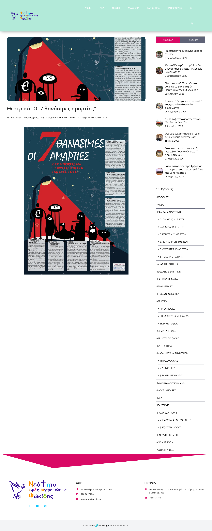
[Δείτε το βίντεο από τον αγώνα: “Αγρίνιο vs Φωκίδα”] (159, 120)
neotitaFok (15, 117)
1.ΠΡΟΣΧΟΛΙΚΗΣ (169, 360)
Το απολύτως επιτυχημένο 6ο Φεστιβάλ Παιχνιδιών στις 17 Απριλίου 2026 (182, 151)
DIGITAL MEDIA (96, 525)
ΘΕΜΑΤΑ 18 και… (166, 331)
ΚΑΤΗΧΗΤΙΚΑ (164, 346)
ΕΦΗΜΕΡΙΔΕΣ (165, 286)
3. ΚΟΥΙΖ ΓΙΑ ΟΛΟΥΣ (170, 427)
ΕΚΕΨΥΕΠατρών (169, 323)
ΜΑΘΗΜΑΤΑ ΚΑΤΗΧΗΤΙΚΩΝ (172, 353)
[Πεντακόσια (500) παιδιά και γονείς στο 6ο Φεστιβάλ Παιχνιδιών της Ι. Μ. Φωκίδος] (159, 86)
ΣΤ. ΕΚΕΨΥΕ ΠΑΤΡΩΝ (171, 256)
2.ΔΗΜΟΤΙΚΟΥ (168, 368)
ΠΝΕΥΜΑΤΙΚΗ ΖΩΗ (167, 435)
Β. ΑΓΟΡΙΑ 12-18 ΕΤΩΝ (172, 226)
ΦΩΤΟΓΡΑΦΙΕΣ (165, 449)
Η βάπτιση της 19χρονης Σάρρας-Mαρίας (184, 52)
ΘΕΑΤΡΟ (162, 301)
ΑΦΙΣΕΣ (92, 117)
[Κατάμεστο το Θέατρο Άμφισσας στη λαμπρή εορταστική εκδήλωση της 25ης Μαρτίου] (159, 169)
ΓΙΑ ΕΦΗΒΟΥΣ (167, 308)
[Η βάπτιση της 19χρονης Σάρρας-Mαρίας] (159, 52)
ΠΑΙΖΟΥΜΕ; (163, 405)
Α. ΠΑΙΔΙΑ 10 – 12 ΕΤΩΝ (172, 219)
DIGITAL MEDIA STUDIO (119, 525)
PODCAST (163, 197)
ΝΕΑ (159, 398)
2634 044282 (155, 497)
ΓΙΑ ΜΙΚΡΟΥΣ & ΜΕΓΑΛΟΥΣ (174, 316)
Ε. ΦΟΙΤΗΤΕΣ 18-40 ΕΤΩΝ (174, 249)
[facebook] (29, 506)
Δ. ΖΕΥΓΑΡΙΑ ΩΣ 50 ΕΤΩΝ (174, 241)
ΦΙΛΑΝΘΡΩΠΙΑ (165, 442)
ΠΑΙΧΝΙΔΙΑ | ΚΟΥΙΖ (167, 412)
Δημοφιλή (168, 39)
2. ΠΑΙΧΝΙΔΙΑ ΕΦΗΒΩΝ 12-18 (175, 420)
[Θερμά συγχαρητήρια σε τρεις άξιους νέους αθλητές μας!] (159, 135)
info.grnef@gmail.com (91, 499)
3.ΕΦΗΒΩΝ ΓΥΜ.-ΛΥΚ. (172, 375)
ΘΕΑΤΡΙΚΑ (102, 117)
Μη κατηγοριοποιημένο (170, 383)
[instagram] (45, 506)
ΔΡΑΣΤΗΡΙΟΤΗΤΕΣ (168, 264)
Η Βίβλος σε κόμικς (168, 293)
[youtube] (37, 506)
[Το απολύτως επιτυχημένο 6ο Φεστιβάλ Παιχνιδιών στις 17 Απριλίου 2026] (159, 151)
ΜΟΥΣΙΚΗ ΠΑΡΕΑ (166, 390)
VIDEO (160, 204)
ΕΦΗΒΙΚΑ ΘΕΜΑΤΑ (167, 279)
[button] (192, 23)
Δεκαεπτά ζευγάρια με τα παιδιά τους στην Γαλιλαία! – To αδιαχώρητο (183, 104)
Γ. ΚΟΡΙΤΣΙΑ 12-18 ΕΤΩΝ (173, 234)
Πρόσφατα (192, 39)
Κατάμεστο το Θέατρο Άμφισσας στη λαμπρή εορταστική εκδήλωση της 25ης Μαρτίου (185, 169)
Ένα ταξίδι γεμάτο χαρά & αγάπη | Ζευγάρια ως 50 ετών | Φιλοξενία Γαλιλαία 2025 (184, 69)
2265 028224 (87, 494)
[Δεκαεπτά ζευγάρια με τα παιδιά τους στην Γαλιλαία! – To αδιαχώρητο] (159, 104)
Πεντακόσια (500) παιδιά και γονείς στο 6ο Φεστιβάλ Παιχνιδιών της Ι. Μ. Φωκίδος (181, 87)
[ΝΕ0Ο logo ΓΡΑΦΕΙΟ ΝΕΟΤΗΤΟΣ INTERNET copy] (37, 480)
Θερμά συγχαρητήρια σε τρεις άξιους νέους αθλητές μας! (182, 135)
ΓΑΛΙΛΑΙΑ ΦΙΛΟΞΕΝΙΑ (169, 212)
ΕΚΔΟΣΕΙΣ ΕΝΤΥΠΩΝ (69, 117)
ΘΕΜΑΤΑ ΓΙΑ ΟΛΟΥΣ (168, 338)
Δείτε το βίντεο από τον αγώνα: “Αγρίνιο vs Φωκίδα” (183, 120)
